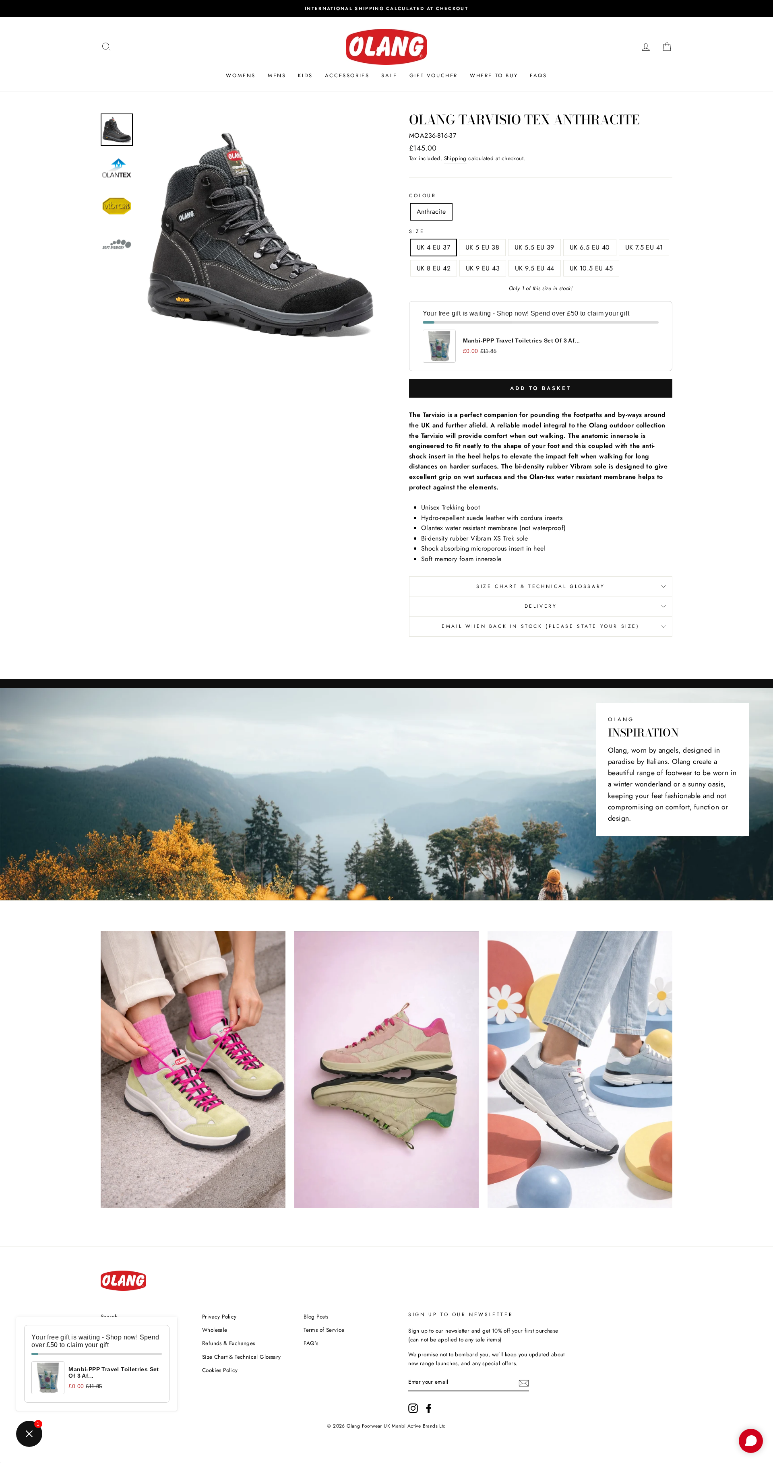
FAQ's (311, 1343)
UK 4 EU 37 (433, 247)
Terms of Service (324, 1330)
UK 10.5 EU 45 (591, 268)
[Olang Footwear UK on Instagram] (413, 1408)
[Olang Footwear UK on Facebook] (429, 1408)
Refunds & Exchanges (228, 1343)
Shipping (455, 158)
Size (416, 231)
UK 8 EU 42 (434, 268)
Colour (422, 195)
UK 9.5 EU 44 (534, 268)
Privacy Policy (219, 1316)
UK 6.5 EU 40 (590, 247)
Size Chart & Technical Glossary (540, 586)
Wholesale (214, 1330)
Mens (277, 75)
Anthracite (431, 211)
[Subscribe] (524, 1382)
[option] (386, 8)
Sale (389, 75)
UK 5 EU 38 (482, 247)
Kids (305, 75)
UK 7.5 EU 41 (644, 247)
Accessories (347, 75)
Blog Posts (316, 1316)
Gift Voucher (433, 75)
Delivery (541, 606)
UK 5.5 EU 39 (534, 247)
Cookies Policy (220, 1370)
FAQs (538, 75)
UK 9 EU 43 (483, 268)
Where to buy (494, 75)
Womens (241, 75)
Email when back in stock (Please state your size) (540, 626)
